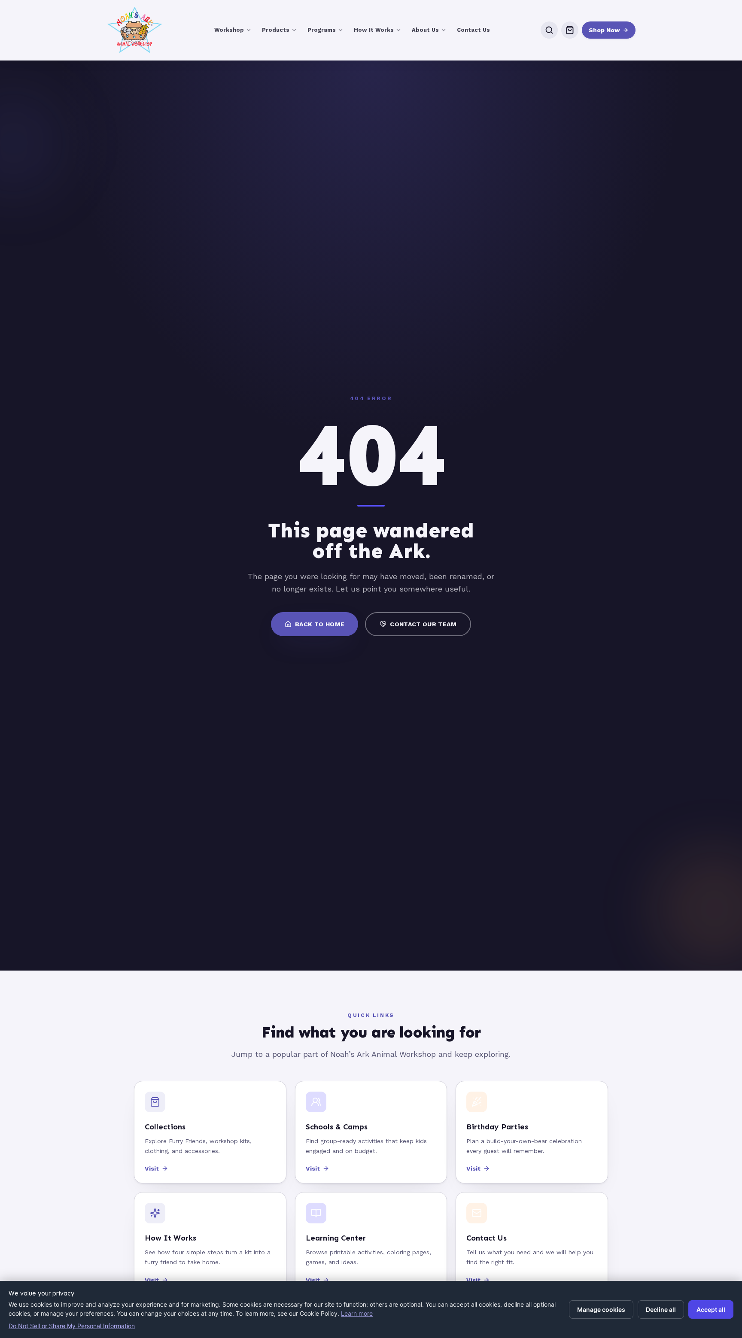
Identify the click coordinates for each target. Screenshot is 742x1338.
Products (275, 30)
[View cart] (569, 30)
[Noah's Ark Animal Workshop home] (134, 30)
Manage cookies (601, 1309)
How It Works (374, 30)
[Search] (549, 30)
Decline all (661, 1309)
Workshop (229, 30)
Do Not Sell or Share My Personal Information (72, 1325)
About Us (425, 30)
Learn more (357, 1313)
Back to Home (319, 624)
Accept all (710, 1309)
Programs (321, 30)
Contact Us (473, 30)
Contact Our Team (423, 624)
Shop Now (604, 30)
